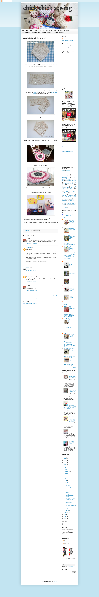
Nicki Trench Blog (68, 329)
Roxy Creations (67, 318)
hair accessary (72, 195)
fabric (72, 187)
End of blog (66, 259)
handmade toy (71, 200)
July (66, 475)
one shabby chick (68, 344)
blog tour (72, 194)
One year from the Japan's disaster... (69, 502)
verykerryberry (67, 269)
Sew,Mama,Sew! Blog (68, 314)
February (67, 510)
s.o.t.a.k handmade (68, 261)
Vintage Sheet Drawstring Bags (72, 237)
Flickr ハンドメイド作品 (51, 30)
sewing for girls (68, 196)
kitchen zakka (69, 183)
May (66, 478)
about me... (72, 199)
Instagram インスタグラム (47, 32)
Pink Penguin (67, 293)
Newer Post (26, 295)
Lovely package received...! (68, 487)
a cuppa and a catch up (69, 214)
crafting (66, 191)
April (66, 480)
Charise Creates (67, 227)
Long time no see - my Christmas (71, 335)
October (67, 469)
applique (64, 195)
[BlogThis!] (35, 230)
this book (36, 92)
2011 (65, 514)
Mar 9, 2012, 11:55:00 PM (31, 262)
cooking (73, 204)
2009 (65, 518)
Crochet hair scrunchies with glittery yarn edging (70, 505)
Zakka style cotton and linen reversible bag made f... (69, 495)
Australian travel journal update (71, 321)
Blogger (55, 581)
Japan (74, 198)
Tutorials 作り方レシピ (40, 30)
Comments (66, 543)
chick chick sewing (47, 8)
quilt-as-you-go (71, 203)
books (63, 184)
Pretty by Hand (67, 326)
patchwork (64, 186)
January (67, 512)
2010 (65, 516)
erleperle (66, 333)
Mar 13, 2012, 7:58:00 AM (31, 270)
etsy (75, 182)
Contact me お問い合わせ (59, 32)
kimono (63, 204)
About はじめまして (30, 30)
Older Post (55, 295)
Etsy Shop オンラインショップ (64, 30)
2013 (65, 462)
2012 (65, 464)
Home (23, 30)
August (66, 473)
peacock (64, 200)
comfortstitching (67, 258)
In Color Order (67, 235)
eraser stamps (70, 184)
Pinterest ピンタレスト (36, 32)
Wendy (27, 267)
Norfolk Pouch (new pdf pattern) (72, 264)
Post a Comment (28, 293)
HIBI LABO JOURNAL (68, 364)
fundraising (71, 188)
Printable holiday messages (71, 296)
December (67, 465)
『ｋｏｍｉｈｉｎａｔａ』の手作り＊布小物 (69, 255)
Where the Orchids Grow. (69, 356)
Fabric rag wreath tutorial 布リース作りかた (72, 377)
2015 (65, 458)
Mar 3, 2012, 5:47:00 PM (31, 243)
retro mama (66, 301)
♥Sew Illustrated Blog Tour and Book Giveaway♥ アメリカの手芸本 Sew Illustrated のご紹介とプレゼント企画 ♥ (70, 405)
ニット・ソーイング (68, 365)
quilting (63, 190)
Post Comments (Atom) (34, 297)
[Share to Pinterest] (39, 230)
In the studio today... (68, 342)
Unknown (28, 247)
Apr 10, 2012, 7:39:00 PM (31, 290)
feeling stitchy (67, 285)
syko (65, 341)
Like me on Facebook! (66, 148)
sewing (64, 178)
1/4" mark (66, 277)
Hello (70, 279)
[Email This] (34, 230)
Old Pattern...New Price (72, 308)
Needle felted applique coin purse (69, 484)
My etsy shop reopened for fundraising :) (70, 499)
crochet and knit (30, 231)
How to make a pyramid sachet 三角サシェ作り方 (73, 390)
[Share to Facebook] (38, 230)
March (66, 482)
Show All (74, 367)
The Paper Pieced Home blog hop (72, 359)
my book (67, 182)
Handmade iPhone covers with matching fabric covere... (70, 491)
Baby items (66, 187)
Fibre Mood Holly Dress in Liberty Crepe (72, 272)
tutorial (69, 198)
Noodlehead (66, 243)
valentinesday (68, 204)
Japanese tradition (37, 231)
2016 (65, 457)
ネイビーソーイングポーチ (69, 256)
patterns (64, 188)
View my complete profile (67, 40)
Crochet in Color (67, 306)
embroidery (73, 186)
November (67, 467)
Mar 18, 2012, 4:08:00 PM (31, 281)
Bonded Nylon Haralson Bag (69, 244)
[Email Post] (32, 230)
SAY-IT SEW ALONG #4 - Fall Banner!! (71, 221)
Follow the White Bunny (69, 348)
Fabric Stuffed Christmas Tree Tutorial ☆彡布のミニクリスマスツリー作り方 (72, 419)
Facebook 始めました (26, 32)
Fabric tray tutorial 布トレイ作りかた (72, 431)
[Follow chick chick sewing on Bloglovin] (66, 171)
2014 (65, 460)
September (67, 471)
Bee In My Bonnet (68, 219)
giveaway (66, 199)
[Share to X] (36, 230)
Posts (65, 540)
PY (26, 238)
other (65, 203)
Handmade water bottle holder (71, 442)
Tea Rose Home (67, 246)
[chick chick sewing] (69, 98)
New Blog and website (68, 331)
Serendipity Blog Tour (68, 327)
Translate (72, 566)
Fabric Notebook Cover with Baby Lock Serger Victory (72, 250)
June (66, 476)
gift (63, 180)
